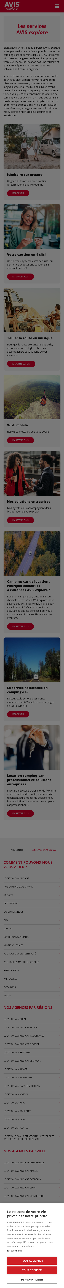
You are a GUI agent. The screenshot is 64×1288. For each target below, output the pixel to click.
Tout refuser (32, 1270)
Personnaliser (32, 1279)
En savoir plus (14, 1250)
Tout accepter (32, 1261)
